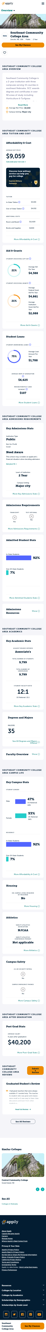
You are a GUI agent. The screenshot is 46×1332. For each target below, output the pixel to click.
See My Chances (23, 45)
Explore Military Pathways (15, 182)
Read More (23, 105)
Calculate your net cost (15, 162)
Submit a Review (35, 1070)
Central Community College (15, 1180)
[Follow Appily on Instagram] (6, 1314)
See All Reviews (23, 1122)
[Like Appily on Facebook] (22, 1314)
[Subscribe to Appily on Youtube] (39, 1314)
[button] (4, 52)
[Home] (7, 3)
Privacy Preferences (9, 1270)
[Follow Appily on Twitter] (14, 1314)
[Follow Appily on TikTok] (30, 1314)
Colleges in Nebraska (10, 1204)
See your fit (10, 464)
